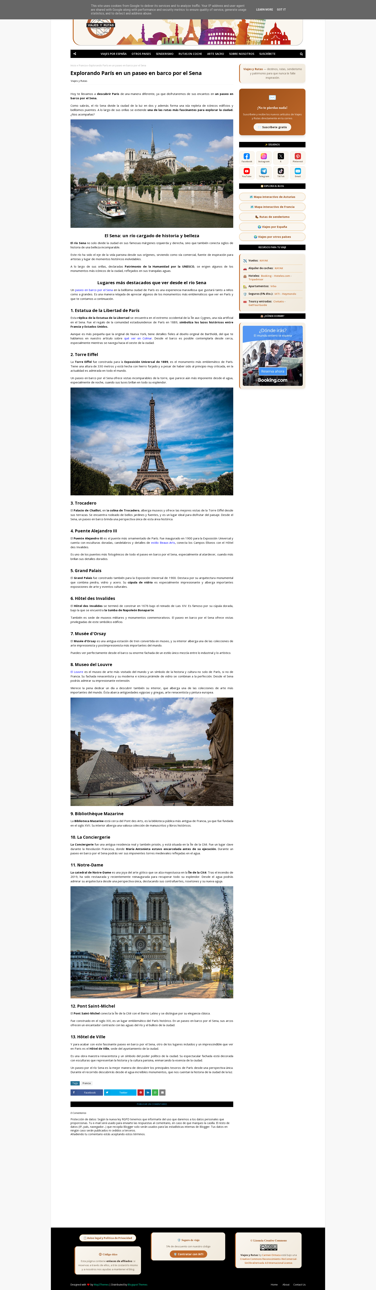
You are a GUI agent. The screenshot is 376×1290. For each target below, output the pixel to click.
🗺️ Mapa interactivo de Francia (272, 207)
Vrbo (273, 286)
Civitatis (278, 301)
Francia (83, 65)
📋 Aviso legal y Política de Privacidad (107, 1238)
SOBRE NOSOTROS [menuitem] (241, 54)
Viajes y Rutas (79, 81)
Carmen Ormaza (271, 1255)
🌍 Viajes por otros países (272, 237)
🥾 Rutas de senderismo (272, 217)
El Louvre (76, 672)
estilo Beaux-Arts (163, 542)
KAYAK (264, 260)
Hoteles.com (282, 276)
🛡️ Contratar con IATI (188, 1254)
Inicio (73, 65)
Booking (266, 276)
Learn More (264, 9)
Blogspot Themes (137, 1284)
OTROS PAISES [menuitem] (141, 54)
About (286, 1284)
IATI (277, 294)
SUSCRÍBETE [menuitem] (267, 54)
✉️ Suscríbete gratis (272, 127)
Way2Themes (101, 1284)
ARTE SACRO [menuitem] (215, 54)
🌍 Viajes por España (272, 227)
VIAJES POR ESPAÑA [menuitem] (114, 54)
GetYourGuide (258, 305)
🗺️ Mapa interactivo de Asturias (272, 197)
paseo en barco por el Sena (94, 290)
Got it (281, 9)
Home (274, 1284)
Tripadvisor (256, 279)
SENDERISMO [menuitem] (165, 54)
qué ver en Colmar (138, 338)
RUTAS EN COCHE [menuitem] (190, 54)
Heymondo (289, 294)
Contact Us (299, 1284)
